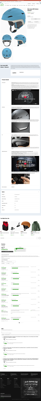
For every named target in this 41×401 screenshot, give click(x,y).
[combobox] (13, 3)
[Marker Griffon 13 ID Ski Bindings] (15, 226)
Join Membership (16, 1)
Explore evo (20, 1)
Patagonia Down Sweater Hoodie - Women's (35, 233)
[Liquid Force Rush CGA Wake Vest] (5, 226)
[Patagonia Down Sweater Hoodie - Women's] (36, 226)
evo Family (15, 378)
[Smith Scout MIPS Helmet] (25, 226)
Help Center (1, 386)
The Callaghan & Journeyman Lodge (16, 384)
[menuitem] (5, 5)
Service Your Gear (12, 1)
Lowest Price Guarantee (3, 385)
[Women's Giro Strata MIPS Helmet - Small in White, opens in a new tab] (4, 339)
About (8, 378)
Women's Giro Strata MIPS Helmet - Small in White (11, 339)
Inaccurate (12, 343)
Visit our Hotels (4, 1)
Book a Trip (1, 1)
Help (1, 378)
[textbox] (20, 331)
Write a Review (7, 251)
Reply (10, 343)
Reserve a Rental (8, 1)
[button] (20, 248)
